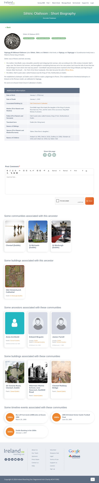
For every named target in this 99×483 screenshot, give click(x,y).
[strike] (15, 170)
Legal (51, 456)
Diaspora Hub (54, 453)
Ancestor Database (49, 18)
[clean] (7, 173)
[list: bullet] (26, 170)
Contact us (35, 463)
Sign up (52, 469)
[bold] (7, 170)
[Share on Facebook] (45, 155)
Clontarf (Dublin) (13, 245)
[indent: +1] (40, 170)
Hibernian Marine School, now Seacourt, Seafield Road (37, 389)
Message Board (66, 3)
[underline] (12, 170)
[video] (17, 173)
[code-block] (19, 170)
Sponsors (35, 456)
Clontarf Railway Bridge (59, 387)
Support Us (85, 3)
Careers (52, 466)
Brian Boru (69, 70)
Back (9, 27)
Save (91, 201)
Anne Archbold (12, 337)
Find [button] (48, 3)
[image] (14, 173)
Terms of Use (54, 459)
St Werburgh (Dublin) (57, 246)
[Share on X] (49, 155)
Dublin (36, 340)
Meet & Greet (56, 3)
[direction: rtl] (44, 170)
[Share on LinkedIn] (54, 155)
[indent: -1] (37, 170)
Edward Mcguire (36, 337)
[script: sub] (30, 170)
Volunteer (53, 450)
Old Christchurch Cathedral (38, 103)
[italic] (10, 170)
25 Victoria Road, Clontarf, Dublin (13, 387)
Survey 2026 (41, 3)
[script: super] (33, 170)
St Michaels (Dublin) (34, 246)
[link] (11, 173)
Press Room (35, 459)
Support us (53, 463)
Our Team (35, 453)
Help (33, 466)
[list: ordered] (23, 170)
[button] (48, 170)
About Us (35, 450)
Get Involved (76, 3)
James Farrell (58, 337)
